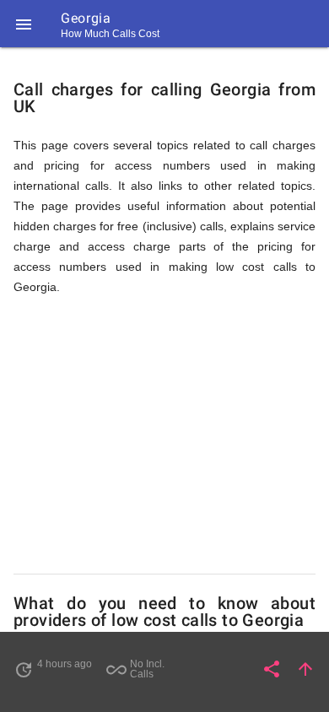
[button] (23, 23)
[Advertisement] (164, 435)
